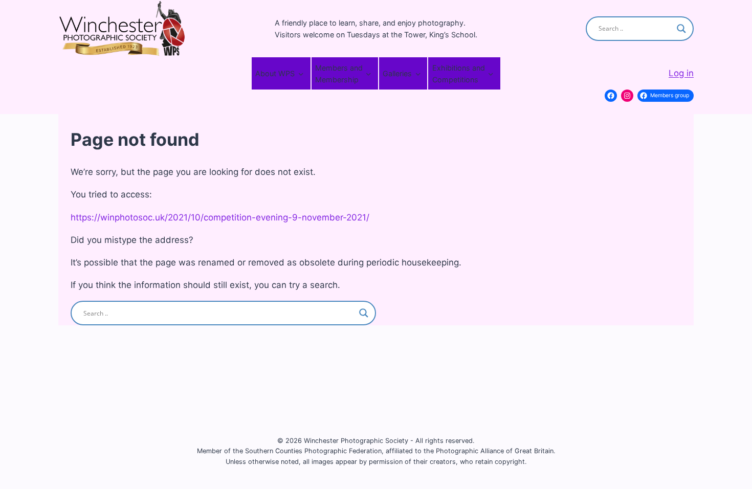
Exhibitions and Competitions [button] (458, 73)
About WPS (275, 73)
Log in (681, 73)
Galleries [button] (397, 73)
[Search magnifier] (681, 28)
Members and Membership (339, 73)
